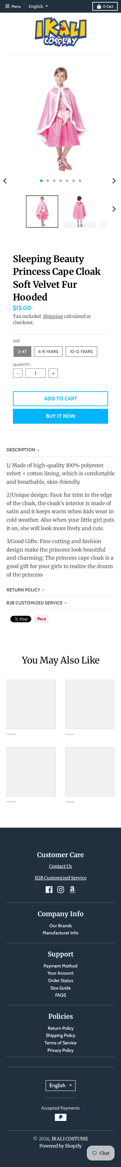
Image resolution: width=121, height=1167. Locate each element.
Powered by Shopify (60, 1146)
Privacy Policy (60, 1050)
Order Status (60, 980)
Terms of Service (60, 1043)
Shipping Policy (60, 1035)
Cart (108, 6)
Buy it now (60, 416)
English (36, 6)
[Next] (114, 181)
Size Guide (60, 988)
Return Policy (61, 1028)
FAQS (60, 995)
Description (20, 450)
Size (16, 341)
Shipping (53, 316)
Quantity (21, 364)
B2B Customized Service (34, 603)
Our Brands (60, 926)
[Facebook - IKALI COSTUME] (49, 889)
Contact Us (60, 866)
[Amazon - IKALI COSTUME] (72, 889)
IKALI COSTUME (70, 1139)
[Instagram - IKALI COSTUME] (61, 889)
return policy (23, 590)
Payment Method (60, 966)
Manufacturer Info (60, 933)
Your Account (60, 973)
